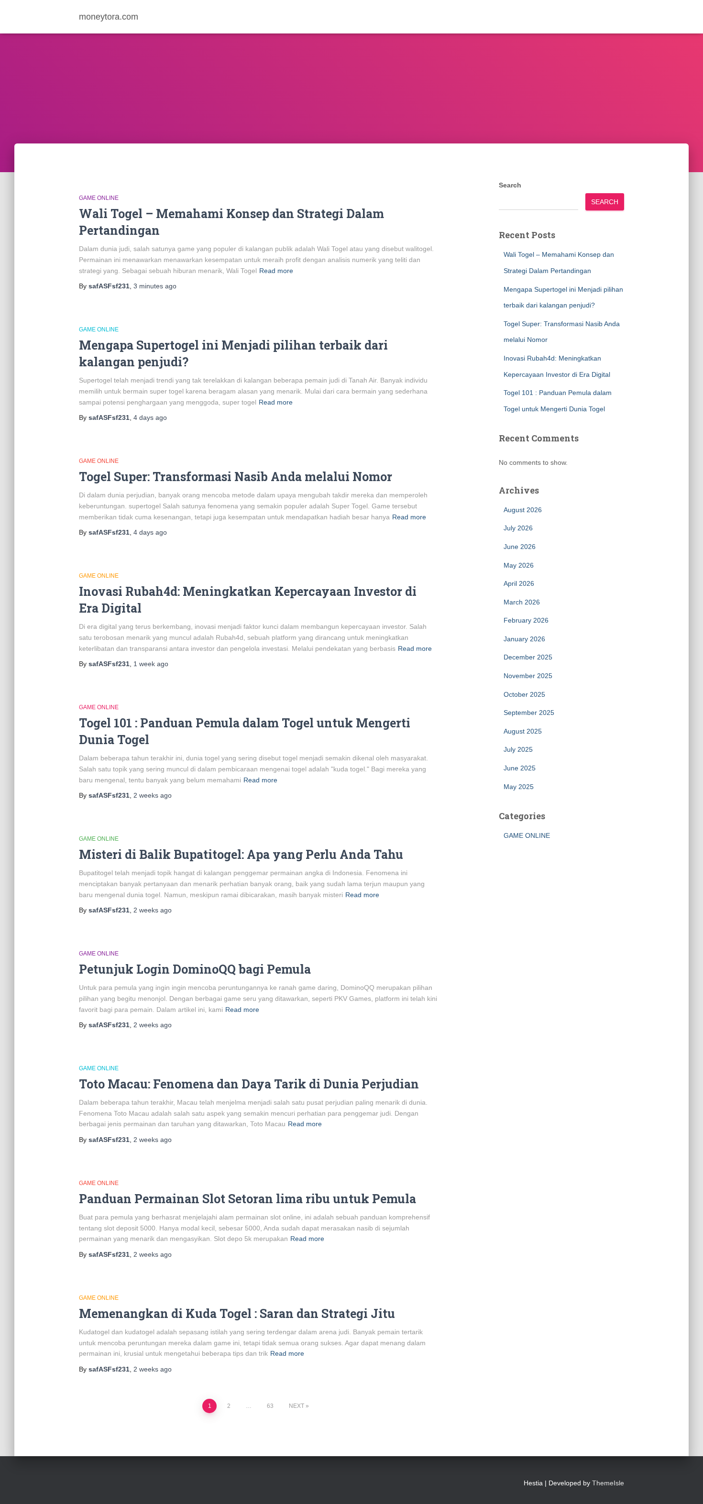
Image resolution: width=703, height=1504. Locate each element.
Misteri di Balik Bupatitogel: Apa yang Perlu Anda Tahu (241, 854)
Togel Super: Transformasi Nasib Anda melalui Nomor (235, 476)
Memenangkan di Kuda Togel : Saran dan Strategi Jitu (237, 1313)
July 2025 (518, 749)
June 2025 (520, 768)
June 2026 (520, 546)
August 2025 (523, 731)
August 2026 (523, 510)
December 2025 (528, 657)
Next (296, 1406)
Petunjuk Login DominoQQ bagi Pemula (195, 969)
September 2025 (529, 712)
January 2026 (524, 639)
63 (270, 1406)
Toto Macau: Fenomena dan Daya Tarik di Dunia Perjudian (249, 1084)
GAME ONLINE (99, 198)
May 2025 (519, 786)
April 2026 (519, 583)
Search (510, 185)
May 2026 (519, 565)
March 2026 (522, 602)
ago (154, 286)
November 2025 (528, 676)
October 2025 (524, 694)
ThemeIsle (608, 1483)
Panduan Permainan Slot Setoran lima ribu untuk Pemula (247, 1199)
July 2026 (518, 528)
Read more (276, 270)
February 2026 (526, 620)
